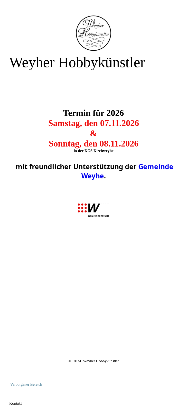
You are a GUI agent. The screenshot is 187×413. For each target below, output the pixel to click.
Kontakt (15, 403)
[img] (93, 33)
